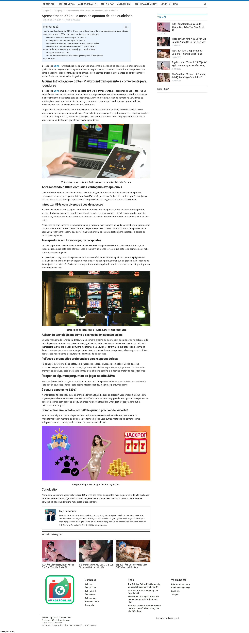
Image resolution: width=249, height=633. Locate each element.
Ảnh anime (90, 594)
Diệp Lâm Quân (54, 20)
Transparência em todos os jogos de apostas (66, 40)
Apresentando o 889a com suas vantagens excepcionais (71, 34)
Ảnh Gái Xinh (124, 4)
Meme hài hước (92, 601)
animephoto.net (7, 631)
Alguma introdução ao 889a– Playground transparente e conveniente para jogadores (86, 31)
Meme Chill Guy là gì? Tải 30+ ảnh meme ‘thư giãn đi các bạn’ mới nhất (143, 599)
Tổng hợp (58, 10)
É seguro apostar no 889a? (58, 52)
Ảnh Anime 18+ (67, 4)
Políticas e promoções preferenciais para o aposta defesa (71, 46)
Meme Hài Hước (169, 4)
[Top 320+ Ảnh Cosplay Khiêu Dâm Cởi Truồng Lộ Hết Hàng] (133, 551)
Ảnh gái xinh (90, 591)
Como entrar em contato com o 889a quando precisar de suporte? (75, 55)
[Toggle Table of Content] (125, 27)
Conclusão (49, 58)
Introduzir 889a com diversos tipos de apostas (66, 37)
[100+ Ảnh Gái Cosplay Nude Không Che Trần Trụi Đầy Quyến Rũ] (59, 551)
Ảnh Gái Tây (107, 4)
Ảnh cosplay (90, 598)
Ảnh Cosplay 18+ (87, 4)
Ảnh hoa (89, 584)
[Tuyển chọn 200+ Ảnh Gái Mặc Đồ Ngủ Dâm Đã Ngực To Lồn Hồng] (163, 65)
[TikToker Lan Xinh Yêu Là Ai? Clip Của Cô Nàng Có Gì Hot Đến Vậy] (96, 551)
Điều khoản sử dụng (180, 584)
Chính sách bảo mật (180, 588)
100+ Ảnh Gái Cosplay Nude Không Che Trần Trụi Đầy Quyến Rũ (188, 27)
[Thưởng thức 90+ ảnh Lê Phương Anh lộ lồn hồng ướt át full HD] (163, 77)
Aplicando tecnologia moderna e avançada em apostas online (73, 43)
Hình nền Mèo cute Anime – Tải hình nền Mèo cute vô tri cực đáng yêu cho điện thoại (144, 608)
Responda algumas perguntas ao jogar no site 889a (69, 49)
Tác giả (174, 594)
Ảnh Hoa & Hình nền (146, 4)
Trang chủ (49, 4)
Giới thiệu (175, 591)
